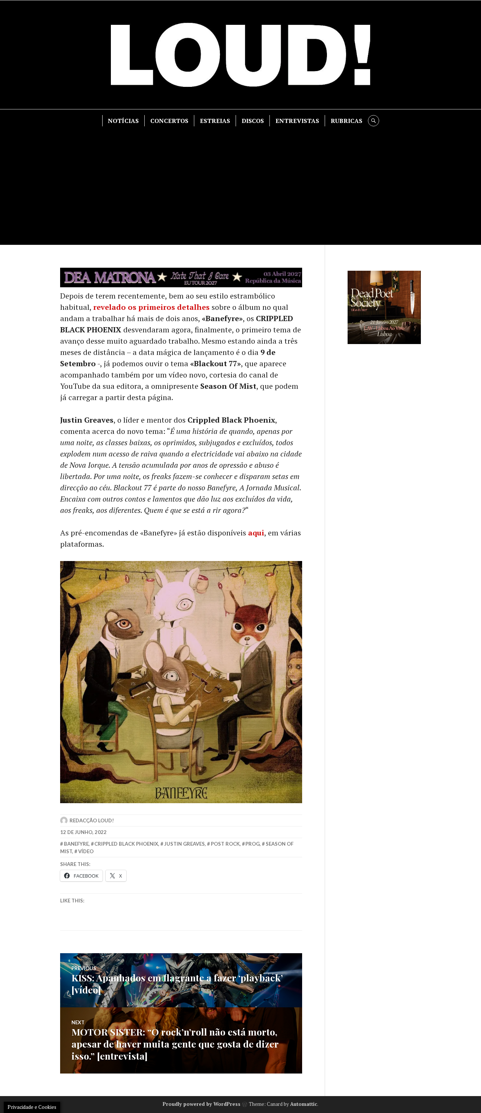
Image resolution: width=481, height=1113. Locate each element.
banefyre (76, 844)
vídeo (86, 851)
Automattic (303, 1104)
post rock (225, 844)
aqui (256, 533)
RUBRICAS (346, 121)
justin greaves (184, 844)
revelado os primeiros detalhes (152, 307)
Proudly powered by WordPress (201, 1104)
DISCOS (253, 121)
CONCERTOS (169, 121)
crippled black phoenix (126, 844)
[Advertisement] (240, 182)
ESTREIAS (215, 121)
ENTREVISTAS (297, 121)
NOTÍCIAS (123, 121)
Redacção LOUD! (92, 820)
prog (252, 844)
